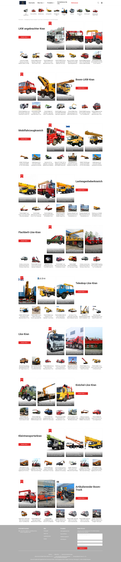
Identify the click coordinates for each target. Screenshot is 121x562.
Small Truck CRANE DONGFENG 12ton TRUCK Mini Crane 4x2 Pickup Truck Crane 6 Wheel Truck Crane (36, 470)
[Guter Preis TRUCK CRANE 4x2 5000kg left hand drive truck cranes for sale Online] (24, 411)
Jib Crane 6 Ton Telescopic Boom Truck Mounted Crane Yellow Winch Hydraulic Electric (27, 301)
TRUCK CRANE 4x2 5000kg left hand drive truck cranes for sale (24, 418)
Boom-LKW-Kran (85, 79)
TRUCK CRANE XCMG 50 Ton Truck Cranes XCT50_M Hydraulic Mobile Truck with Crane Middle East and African (60, 318)
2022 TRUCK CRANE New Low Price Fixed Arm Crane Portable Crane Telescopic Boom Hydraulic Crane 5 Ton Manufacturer (46, 403)
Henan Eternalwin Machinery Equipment (62, 556)
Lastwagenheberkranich (89, 181)
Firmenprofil (46, 530)
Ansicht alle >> (24, 37)
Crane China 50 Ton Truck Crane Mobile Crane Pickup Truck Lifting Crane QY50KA (93, 454)
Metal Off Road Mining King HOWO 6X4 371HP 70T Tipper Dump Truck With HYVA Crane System (24, 368)
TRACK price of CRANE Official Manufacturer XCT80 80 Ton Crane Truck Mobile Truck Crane (65, 200)
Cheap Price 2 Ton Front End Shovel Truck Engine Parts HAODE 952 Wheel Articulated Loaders (65, 505)
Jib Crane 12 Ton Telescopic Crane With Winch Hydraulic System (72, 316)
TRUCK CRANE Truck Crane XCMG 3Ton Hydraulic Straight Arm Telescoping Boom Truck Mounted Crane (65, 301)
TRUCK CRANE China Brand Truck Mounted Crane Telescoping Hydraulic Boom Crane (46, 200)
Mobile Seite (56, 554)
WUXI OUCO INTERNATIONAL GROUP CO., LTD (44, 556)
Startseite (20, 19)
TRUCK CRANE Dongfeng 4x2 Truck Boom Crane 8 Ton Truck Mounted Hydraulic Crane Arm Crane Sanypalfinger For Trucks (27, 98)
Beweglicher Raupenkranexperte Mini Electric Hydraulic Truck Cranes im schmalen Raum (84, 318)
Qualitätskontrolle (47, 536)
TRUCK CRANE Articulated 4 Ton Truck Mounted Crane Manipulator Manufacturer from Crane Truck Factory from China (27, 505)
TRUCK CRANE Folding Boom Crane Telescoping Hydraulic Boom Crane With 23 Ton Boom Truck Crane (46, 98)
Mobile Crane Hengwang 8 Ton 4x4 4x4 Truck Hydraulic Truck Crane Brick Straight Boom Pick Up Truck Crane (46, 301)
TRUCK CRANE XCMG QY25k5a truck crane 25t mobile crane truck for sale (74, 149)
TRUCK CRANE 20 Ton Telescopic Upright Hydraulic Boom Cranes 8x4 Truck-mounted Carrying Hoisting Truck (36, 521)
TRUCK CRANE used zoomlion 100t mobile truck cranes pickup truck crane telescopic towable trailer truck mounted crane (55, 454)
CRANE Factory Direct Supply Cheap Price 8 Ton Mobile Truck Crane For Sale (55, 149)
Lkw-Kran (23, 334)
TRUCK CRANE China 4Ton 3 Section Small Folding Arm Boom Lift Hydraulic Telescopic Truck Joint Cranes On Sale (93, 251)
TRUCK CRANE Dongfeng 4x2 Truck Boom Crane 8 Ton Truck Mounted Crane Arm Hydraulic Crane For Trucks (96, 267)
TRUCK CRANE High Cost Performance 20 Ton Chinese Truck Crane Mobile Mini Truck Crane (92, 149)
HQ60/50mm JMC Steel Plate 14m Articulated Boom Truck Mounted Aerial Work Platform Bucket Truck (24, 521)
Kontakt (45, 538)
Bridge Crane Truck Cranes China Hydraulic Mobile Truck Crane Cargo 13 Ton (93, 47)
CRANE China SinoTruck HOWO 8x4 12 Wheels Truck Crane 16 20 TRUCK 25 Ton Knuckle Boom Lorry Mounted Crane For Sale (27, 403)
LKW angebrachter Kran (31, 28)
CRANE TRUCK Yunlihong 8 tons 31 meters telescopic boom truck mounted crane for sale (65, 98)
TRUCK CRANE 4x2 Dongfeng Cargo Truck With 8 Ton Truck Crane (48, 418)
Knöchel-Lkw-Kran (86, 385)
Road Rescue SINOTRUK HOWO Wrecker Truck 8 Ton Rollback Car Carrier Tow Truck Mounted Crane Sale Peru (74, 251)
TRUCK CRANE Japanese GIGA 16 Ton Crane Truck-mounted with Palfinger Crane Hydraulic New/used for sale (72, 521)
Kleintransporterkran (30, 435)
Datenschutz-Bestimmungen (66, 554)
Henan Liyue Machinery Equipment (60, 557)
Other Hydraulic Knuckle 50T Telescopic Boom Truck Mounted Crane (36, 367)
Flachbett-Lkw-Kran (29, 232)
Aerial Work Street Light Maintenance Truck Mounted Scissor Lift (45, 505)
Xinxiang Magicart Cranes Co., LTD (79, 556)
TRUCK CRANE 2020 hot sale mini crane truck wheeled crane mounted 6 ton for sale (55, 47)
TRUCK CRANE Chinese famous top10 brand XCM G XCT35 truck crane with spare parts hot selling (60, 63)
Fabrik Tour (46, 533)
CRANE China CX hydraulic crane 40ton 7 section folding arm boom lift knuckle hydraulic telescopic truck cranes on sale (74, 352)
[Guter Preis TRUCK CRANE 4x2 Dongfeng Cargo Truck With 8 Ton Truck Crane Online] (48, 411)
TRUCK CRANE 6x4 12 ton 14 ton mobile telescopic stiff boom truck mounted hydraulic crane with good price (65, 403)
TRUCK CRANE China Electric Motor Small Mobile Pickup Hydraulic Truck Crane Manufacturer (73, 47)
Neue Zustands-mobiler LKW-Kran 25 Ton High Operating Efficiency (72, 62)
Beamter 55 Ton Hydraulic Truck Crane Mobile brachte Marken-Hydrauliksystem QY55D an (48, 165)
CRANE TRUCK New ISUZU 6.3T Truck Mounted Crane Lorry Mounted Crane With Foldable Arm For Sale (55, 352)
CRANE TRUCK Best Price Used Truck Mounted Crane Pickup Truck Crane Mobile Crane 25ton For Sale (73, 470)
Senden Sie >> (82, 548)
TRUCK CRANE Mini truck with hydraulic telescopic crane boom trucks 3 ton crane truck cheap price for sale (24, 114)
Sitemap (50, 554)
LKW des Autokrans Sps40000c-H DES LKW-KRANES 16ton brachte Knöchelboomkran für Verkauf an (84, 419)
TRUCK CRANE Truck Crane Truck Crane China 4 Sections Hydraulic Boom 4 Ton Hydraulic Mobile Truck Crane (24, 216)
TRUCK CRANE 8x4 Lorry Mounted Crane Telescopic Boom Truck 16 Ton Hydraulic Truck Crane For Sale (48, 368)
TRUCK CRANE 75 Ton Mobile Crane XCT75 (26, 199)
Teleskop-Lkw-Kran (86, 283)
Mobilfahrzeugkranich (30, 130)
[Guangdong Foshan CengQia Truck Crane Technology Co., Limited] (22, 2)
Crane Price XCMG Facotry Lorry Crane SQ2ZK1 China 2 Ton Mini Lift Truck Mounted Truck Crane (24, 63)
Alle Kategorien (63, 539)
